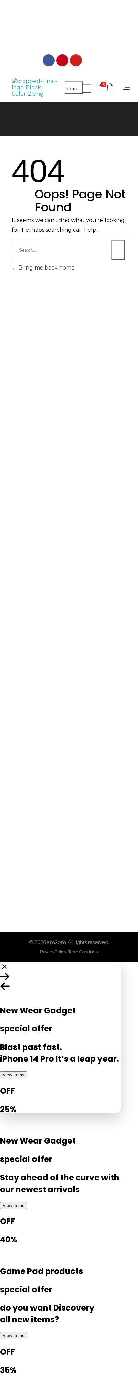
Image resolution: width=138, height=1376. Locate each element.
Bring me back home (46, 267)
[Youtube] (76, 60)
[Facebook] (49, 60)
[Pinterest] (62, 60)
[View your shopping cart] (111, 87)
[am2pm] (35, 87)
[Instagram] (90, 60)
